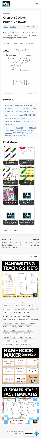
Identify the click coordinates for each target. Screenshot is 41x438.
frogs (6, 118)
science (23, 130)
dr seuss (10, 115)
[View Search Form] (37, 3)
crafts (12, 111)
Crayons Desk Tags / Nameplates (31, 242)
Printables (6, 13)
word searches (20, 135)
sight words (29, 337)
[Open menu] (32, 3)
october (22, 125)
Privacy (15, 433)
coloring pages (18, 309)
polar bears (13, 128)
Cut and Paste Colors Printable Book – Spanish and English (10, 243)
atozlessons (29, 105)
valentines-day (10, 135)
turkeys (31, 133)
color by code (24, 108)
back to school (8, 108)
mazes (18, 121)
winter (16, 344)
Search (34, 257)
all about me (8, 105)
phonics (31, 125)
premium (19, 128)
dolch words (26, 111)
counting (28, 309)
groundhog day (21, 118)
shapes (28, 130)
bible (21, 305)
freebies (29, 114)
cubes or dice (18, 111)
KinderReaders (7, 323)
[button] (31, 433)
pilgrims (7, 128)
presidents (26, 128)
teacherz (9, 431)
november (15, 125)
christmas (16, 108)
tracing (25, 133)
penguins (27, 125)
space (10, 133)
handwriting (11, 121)
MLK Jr (23, 121)
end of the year (17, 115)
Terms (19, 433)
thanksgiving (18, 133)
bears (16, 305)
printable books (15, 230)
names (8, 124)
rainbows (18, 130)
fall (22, 115)
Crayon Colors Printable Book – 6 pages (20, 43)
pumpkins (12, 130)
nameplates (29, 121)
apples (21, 105)
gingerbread (13, 118)
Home (6, 27)
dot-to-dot (27, 312)
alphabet (15, 105)
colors (6, 230)
